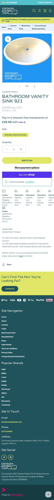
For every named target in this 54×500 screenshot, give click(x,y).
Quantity (7, 142)
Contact (4, 325)
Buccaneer (5, 401)
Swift (3, 369)
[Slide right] (34, 86)
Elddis (3, 381)
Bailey (3, 373)
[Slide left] (19, 86)
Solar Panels (6, 344)
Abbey (4, 393)
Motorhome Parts (8, 333)
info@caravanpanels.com (11, 422)
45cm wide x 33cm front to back (15, 135)
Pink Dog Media (16, 495)
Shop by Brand (7, 337)
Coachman (5, 405)
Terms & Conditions (9, 348)
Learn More (29, 182)
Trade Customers (45, 2)
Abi (2, 397)
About (3, 321)
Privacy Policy (6, 352)
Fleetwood (5, 389)
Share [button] (9, 264)
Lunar (3, 377)
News (3, 341)
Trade (3, 329)
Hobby (4, 385)
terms (21, 256)
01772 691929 (11, 2)
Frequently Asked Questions (13, 356)
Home (4, 27)
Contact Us (9, 289)
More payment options (27, 167)
